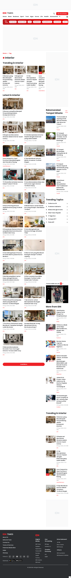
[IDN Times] (8, 13)
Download (5, 560)
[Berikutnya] (45, 73)
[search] (54, 14)
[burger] (67, 17)
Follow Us (5, 556)
